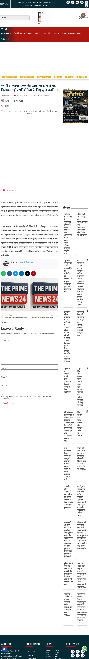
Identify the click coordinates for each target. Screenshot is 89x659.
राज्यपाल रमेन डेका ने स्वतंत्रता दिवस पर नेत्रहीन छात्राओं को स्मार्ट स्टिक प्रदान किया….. (68, 604)
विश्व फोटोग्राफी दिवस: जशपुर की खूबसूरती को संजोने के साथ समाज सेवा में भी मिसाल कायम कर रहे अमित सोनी (67, 463)
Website (4, 386)
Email (4, 377)
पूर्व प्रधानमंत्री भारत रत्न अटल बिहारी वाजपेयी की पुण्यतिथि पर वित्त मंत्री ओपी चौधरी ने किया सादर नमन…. (68, 574)
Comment (6, 341)
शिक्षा (50, 33)
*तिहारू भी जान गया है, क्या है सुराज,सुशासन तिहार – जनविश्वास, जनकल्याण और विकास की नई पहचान (82, 224)
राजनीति (37, 33)
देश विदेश (18, 33)
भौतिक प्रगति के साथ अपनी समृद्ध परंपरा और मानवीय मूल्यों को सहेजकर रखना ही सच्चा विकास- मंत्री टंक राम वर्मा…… (82, 643)
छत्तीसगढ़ (28, 33)
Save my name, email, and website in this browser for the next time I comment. (29, 397)
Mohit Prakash (26, 262)
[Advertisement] (44, 58)
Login (45, 6)
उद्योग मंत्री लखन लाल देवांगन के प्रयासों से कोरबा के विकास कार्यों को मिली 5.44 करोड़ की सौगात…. (81, 458)
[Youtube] (77, 2)
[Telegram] (82, 2)
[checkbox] (83, 15)
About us (21, 2)
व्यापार (63, 33)
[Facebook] (68, 2)
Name (4, 368)
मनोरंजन (71, 33)
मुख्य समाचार (6, 33)
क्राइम (56, 33)
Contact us (37, 2)
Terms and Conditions (33, 6)
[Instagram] (86, 2)
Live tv (28, 2)
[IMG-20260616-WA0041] (75, 123)
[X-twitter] (72, 2)
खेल (44, 33)
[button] (3, 273)
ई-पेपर (79, 33)
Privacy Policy (49, 2)
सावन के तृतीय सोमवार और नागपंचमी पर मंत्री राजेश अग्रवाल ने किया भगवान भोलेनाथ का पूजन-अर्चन (68, 497)
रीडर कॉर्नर (5, 39)
